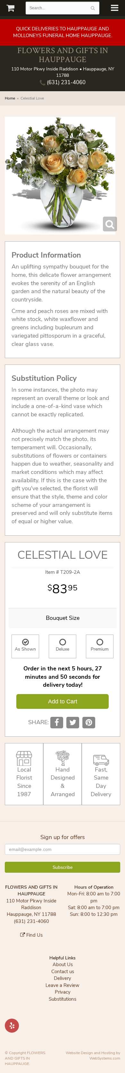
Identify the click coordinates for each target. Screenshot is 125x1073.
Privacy (63, 992)
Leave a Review (62, 985)
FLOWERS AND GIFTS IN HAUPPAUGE (62, 55)
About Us (63, 964)
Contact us (62, 971)
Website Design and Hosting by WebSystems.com (93, 1055)
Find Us (34, 935)
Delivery (62, 978)
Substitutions (62, 999)
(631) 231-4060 (66, 82)
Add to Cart (62, 701)
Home (10, 98)
